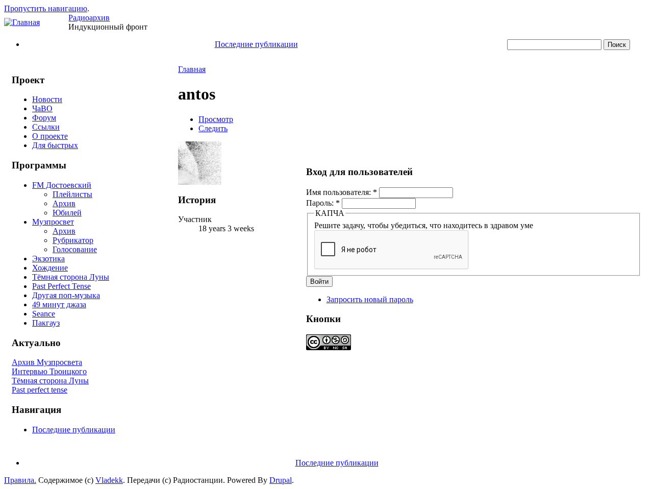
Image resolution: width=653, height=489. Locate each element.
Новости (47, 99)
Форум (44, 117)
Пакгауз (46, 323)
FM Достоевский (61, 185)
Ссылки (46, 127)
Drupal (280, 480)
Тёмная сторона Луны (70, 277)
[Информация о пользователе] (199, 182)
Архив (64, 203)
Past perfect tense (39, 389)
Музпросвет (53, 221)
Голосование (75, 249)
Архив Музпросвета (47, 362)
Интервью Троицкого (49, 371)
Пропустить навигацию (45, 8)
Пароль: (323, 203)
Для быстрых (55, 145)
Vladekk (109, 480)
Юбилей (67, 212)
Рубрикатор (73, 240)
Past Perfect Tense (61, 286)
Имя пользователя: (341, 192)
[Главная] (22, 22)
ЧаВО (42, 108)
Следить (213, 128)
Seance (43, 313)
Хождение (50, 267)
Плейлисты (72, 194)
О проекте (50, 136)
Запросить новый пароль (369, 299)
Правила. (20, 480)
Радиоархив (89, 17)
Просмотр (215, 119)
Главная (192, 69)
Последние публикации (256, 44)
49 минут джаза (59, 304)
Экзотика (48, 258)
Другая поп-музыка (66, 295)
